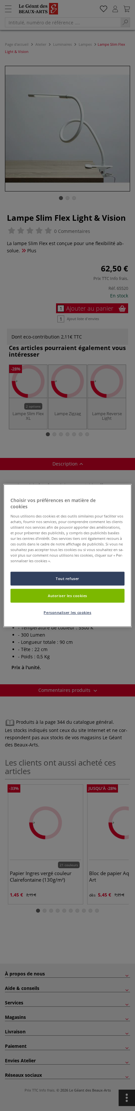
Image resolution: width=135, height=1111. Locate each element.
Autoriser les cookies (67, 595)
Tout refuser (67, 578)
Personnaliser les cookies (67, 612)
